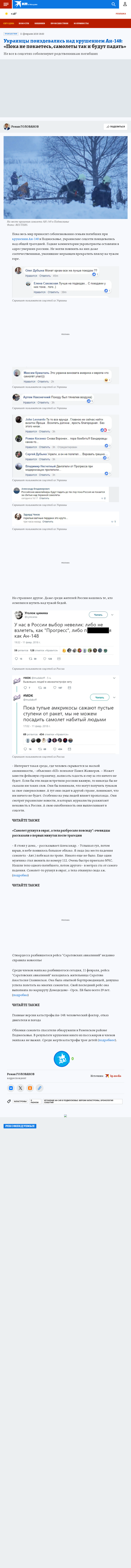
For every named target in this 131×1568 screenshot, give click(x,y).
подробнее (107, 1040)
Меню (6, 4)
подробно (20, 875)
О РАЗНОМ (35, 1101)
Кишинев (40, 23)
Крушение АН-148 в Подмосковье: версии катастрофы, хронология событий (78, 1101)
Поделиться (117, 126)
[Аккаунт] (125, 4)
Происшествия (59, 23)
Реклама (121, 13)
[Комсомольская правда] (26, 4)
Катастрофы (20, 1101)
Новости (24, 23)
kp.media (115, 1076)
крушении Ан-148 (25, 239)
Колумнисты (81, 23)
